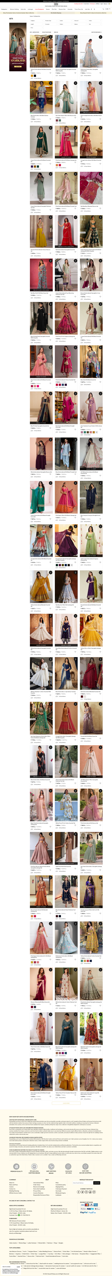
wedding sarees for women (17, 1263)
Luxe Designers (39, 9)
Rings (55, 1243)
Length (32, 24)
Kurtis (25, 1251)
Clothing (35, 16)
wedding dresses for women (61, 1263)
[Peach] (35, 387)
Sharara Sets (62, 9)
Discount (76, 20)
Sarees (48, 9)
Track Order (86, 3)
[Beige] (85, 697)
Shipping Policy (60, 1187)
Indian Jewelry (13, 1243)
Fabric (90, 20)
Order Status (36, 1184)
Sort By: (95, 32)
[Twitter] (82, 1192)
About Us (11, 1182)
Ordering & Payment (61, 1189)
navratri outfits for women (73, 1266)
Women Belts (42, 1243)
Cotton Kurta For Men (32, 1263)
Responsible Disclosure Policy (41, 1195)
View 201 (56, 32)
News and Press (13, 1184)
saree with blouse (61, 1268)
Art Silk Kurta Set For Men (89, 1266)
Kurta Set (23, 9)
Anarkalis (70, 9)
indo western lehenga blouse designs (34, 1266)
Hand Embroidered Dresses (53, 1256)
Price (32, 27)
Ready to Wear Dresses (90, 1251)
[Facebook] (78, 1192)
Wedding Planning (14, 1191)
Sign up (105, 3)
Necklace (49, 1243)
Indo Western (88, 9)
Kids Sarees (75, 1254)
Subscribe (96, 1183)
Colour (61, 20)
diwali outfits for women (46, 1263)
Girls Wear (58, 1254)
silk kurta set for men (89, 1263)
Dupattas (18, 1254)
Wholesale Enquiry (61, 1193)
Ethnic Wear (66, 1251)
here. (17, 1273)
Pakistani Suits (40, 1256)
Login (102, 3)
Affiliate (97, 3)
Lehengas (30, 9)
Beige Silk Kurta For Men (30, 1268)
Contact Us (12, 1189)
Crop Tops (50, 1254)
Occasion (47, 24)
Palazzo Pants (57, 1251)
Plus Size (54, 9)
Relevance (97, 32)
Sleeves (76, 24)
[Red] (57, 385)
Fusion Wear (12, 1256)
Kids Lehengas (66, 1254)
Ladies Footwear (32, 1243)
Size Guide (58, 1191)
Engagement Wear (96, 1254)
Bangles (61, 1243)
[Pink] (57, 121)
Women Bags (22, 1243)
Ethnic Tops (34, 1254)
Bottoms (11, 1254)
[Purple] (32, 167)
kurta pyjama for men (76, 1263)
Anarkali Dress (22, 1256)
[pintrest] (94, 1192)
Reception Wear (84, 1254)
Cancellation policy (61, 1184)
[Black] (68, 566)
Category (33, 20)
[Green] (35, 76)
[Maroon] (57, 917)
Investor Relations (38, 1193)
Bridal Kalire (25, 1254)
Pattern (61, 24)
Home (31, 16)
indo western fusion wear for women (55, 1266)
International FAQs (38, 1182)
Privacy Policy (37, 1191)
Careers (11, 1187)
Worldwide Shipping (56, 13)
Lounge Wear (42, 1254)
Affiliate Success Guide (15, 1193)
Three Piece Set (79, 9)
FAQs (57, 1182)
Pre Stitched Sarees (76, 1251)
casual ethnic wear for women (47, 1268)
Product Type (48, 20)
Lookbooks (58, 1195)
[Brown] (57, 166)
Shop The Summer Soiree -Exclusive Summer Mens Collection (18, 13)
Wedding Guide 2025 (78, 3)
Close (18, 1266)
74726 (46, 32)
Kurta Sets (65, 1256)
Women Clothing (14, 9)
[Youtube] (90, 1192)
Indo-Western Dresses (15, 1251)
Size (90, 24)
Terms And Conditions (39, 1189)
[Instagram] (86, 1192)
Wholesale (92, 3)
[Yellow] (32, 76)
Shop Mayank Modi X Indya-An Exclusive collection (93, 13)
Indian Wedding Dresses (45, 1251)
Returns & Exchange (38, 1187)
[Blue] (63, 385)
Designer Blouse (32, 1251)
